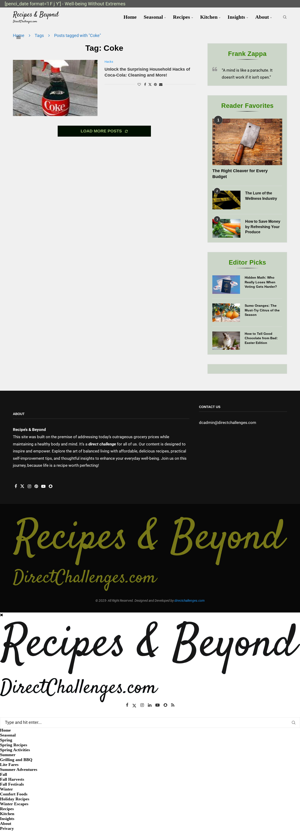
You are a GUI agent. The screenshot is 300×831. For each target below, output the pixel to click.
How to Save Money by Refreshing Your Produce (262, 226)
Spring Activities (15, 749)
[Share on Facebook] (145, 84)
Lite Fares (9, 764)
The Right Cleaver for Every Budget (240, 173)
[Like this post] (139, 84)
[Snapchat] (165, 705)
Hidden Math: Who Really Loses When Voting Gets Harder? (261, 282)
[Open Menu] (18, 37)
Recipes (181, 17)
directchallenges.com (189, 600)
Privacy (7, 828)
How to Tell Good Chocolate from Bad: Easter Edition (261, 338)
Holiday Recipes (14, 799)
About (262, 17)
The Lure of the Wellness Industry (261, 195)
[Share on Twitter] (150, 84)
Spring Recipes (13, 745)
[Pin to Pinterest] (155, 84)
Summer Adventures (18, 769)
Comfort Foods (13, 794)
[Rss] (172, 705)
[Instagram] (142, 705)
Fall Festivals (12, 784)
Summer (7, 754)
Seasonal (153, 17)
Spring (6, 740)
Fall (3, 774)
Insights (236, 17)
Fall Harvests (12, 779)
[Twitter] (134, 705)
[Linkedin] (149, 705)
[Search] (284, 17)
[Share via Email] (160, 84)
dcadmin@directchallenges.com (227, 422)
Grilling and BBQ (16, 759)
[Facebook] (127, 705)
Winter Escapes (14, 804)
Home (130, 17)
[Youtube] (157, 705)
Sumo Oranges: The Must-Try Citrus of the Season (262, 310)
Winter (6, 789)
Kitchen (209, 17)
